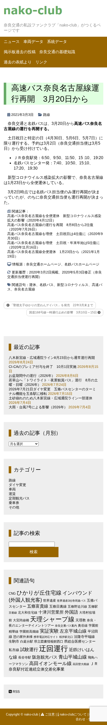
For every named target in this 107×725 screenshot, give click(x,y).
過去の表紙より (18, 62)
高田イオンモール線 (50, 663)
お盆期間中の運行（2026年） (32, 376)
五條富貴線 (37, 606)
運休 (32, 285)
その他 (14, 507)
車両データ (33, 41)
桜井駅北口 (66, 636)
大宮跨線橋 (21, 620)
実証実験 (49, 631)
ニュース (12, 41)
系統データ (57, 41)
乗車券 (14, 503)
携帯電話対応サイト (46, 636)
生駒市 (14, 641)
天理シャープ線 (52, 619)
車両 (12, 489)
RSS (16, 692)
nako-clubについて (73, 714)
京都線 (13, 612)
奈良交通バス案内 (66, 625)
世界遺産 (49, 600)
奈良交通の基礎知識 (57, 52)
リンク (41, 62)
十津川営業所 (51, 612)
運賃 (12, 494)
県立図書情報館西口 (48, 641)
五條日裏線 (58, 606)
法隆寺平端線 (84, 637)
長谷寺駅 (24, 657)
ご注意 (50, 714)
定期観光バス (19, 498)
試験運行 (29, 649)
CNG (12, 593)
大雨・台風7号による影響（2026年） (38, 407)
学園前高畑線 (29, 631)
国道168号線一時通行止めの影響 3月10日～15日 (63, 312)
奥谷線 (83, 625)
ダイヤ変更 (17, 485)
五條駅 (93, 606)
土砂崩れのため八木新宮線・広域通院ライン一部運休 (50, 398)
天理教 (80, 620)
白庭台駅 (26, 641)
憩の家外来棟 (23, 637)
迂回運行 (53, 648)
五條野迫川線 (77, 606)
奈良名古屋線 (24, 289)
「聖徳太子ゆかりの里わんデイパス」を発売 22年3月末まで (51, 305)
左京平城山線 (73, 631)
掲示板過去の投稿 (20, 52)
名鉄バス (47, 285)
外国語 (71, 612)
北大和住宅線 (27, 612)
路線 (46, 115)
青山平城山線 (72, 657)
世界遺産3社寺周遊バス (71, 600)
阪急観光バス (44, 657)
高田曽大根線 (81, 664)
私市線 (14, 650)
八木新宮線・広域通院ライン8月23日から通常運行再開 (52, 358)
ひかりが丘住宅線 (39, 593)
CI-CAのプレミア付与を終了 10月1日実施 (42, 367)
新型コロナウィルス (72, 285)
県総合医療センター (80, 641)
